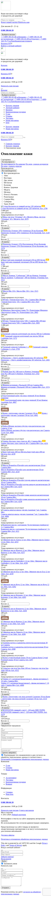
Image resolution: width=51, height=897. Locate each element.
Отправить (5, 888)
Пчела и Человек (11, 194)
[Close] (2, 850)
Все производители (12, 173)
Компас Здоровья (11, 187)
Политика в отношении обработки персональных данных (24, 839)
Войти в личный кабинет (11, 46)
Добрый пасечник (18, 815)
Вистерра (8, 178)
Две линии (8, 180)
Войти (4, 861)
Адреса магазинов (26, 810)
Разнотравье (9, 197)
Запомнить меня (10, 864)
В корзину (5, 228)
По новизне (20, 164)
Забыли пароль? (7, 857)
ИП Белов (8, 183)
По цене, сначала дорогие (11, 166)
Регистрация (6, 859)
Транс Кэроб (9, 204)
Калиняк (7, 185)
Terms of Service (15, 845)
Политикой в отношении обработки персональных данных (25, 759)
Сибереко (8, 202)
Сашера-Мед (9, 199)
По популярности (8, 164)
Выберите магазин (8, 34)
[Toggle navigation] (2, 88)
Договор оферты (7, 835)
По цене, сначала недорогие (37, 164)
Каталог (4, 65)
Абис (6, 176)
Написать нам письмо (10, 810)
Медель (7, 190)
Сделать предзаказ (9, 752)
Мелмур (7, 192)
